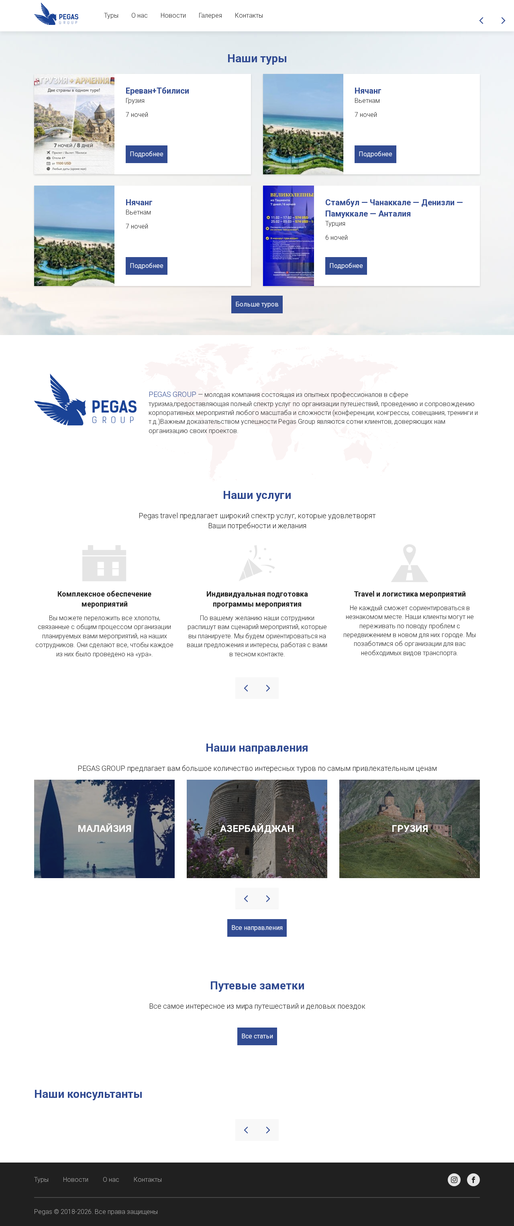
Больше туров (257, 304)
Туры (111, 15)
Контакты (249, 15)
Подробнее (146, 154)
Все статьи (257, 1036)
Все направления (257, 928)
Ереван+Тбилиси (157, 91)
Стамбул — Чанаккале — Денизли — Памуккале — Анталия (394, 208)
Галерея (210, 15)
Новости (173, 15)
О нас (139, 15)
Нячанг (368, 91)
